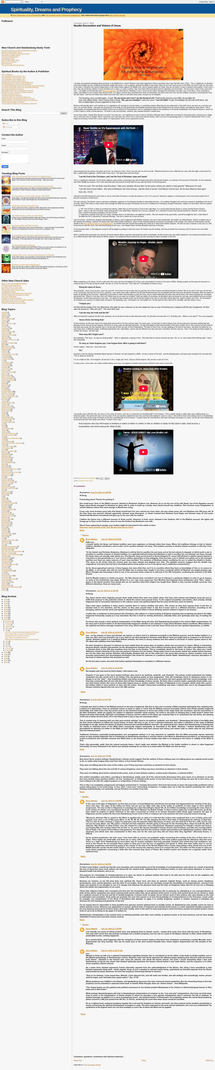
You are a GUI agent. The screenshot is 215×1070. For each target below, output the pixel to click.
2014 (6, 619)
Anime (4, 325)
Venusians (5, 577)
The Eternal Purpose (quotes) (12, 298)
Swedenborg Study (8, 59)
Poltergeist (5, 501)
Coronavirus (6, 365)
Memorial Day (6, 458)
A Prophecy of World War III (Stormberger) (26, 265)
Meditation (5, 456)
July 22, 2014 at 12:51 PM (111, 668)
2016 (6, 615)
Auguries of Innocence (9, 340)
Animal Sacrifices (7, 323)
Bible (3, 344)
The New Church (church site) (12, 287)
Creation (4, 367)
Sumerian (5, 556)
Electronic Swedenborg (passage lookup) (16, 54)
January (8, 650)
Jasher (4, 430)
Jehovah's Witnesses (9, 433)
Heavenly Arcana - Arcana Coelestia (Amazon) (17, 92)
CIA (3, 361)
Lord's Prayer (6, 448)
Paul (3, 490)
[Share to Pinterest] (108, 478)
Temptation (5, 563)
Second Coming (7, 533)
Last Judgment (7, 441)
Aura (3, 341)
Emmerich (5, 385)
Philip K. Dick (6, 491)
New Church (6, 470)
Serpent (4, 537)
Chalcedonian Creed (9, 354)
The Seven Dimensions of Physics (23, 245)
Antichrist (5, 327)
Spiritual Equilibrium (8, 548)
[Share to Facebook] (106, 478)
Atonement (5, 338)
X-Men (4, 590)
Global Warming (7, 407)
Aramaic (4, 330)
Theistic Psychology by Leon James (14, 303)
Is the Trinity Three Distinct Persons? (16, 637)
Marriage (5, 453)
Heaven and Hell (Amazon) (11, 94)
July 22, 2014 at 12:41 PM (111, 632)
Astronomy (5, 333)
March (7, 647)
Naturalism (5, 467)
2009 (6, 656)
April (6, 645)
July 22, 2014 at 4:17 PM (101, 756)
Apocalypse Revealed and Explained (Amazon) (18, 90)
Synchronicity (6, 561)
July (6, 630)
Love (3, 449)
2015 (6, 617)
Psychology (5, 512)
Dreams (4, 382)
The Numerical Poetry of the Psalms (14, 81)
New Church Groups (117, 15)
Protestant (5, 508)
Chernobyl (5, 356)
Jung (3, 436)
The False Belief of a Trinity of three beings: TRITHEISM (30, 196)
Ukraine (4, 574)
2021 (6, 605)
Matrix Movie (6, 454)
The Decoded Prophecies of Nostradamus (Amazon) (19, 103)
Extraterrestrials (7, 391)
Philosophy (5, 493)
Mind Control (6, 459)
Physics (4, 495)
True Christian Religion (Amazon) (13, 102)
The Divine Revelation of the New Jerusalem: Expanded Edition (23, 86)
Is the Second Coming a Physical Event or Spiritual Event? (31, 176)
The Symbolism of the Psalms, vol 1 (14, 76)
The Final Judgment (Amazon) (12, 95)
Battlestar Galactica (8, 343)
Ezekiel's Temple (7, 393)
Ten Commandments (9, 564)
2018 (6, 611)
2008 (6, 658)
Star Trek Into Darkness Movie (12, 551)
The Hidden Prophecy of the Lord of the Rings (27, 216)
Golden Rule (6, 409)
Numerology (6, 479)
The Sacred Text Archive (10, 57)
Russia (4, 527)
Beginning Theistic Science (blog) (13, 301)
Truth (3, 572)
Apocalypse (6, 328)
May (6, 643)
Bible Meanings (7, 63)
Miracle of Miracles (109, 91)
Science (4, 532)
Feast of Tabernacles (9, 396)
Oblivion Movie (7, 480)
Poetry (4, 498)
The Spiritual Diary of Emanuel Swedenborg (16, 84)
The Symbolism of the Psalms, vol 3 (14, 79)
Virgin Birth (5, 580)
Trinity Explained (7, 571)
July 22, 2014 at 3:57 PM (101, 700)
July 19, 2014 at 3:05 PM (101, 492)
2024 (6, 601)
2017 (6, 613)
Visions (91, 480)
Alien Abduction (7, 319)
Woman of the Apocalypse (10, 587)
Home (144, 1060)
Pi (2, 496)
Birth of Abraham (7, 348)
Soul (3, 545)
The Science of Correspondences (13, 65)
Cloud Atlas (5, 364)
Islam (86, 480)
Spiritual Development (9, 546)
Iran (3, 424)
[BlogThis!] (101, 478)
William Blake (6, 585)
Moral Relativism (7, 462)
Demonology (6, 375)
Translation (5, 569)
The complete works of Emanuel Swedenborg (62, 15)
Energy (4, 388)
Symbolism (5, 559)
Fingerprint (5, 398)
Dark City (5, 370)
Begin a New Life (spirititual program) (14, 283)
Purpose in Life (7, 514)
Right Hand (5, 525)
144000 (4, 312)
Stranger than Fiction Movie (11, 554)
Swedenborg (6, 558)
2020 (6, 607)
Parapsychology (7, 487)
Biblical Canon (7, 346)
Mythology (5, 466)
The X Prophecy (7, 74)
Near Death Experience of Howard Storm (98, 223)
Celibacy (5, 352)
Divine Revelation (8, 380)
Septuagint (5, 535)
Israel (3, 427)
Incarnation (5, 420)
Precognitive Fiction (8, 503)
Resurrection (6, 524)
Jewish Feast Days (8, 435)
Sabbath (4, 529)
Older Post (209, 1060)
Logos (4, 445)
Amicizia (4, 320)
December (8, 621)
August (7, 628)
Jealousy (5, 432)
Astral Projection (7, 331)
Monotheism (6, 461)
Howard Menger (7, 419)
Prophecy (5, 506)
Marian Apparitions (8, 451)
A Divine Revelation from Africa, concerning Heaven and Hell (32, 186)
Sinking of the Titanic (9, 540)
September (8, 626)
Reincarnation (6, 519)
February (8, 648)
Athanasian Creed (8, 335)
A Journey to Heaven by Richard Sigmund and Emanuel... (22, 632)
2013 (6, 652)
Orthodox (5, 485)
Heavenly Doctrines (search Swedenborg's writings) (19, 50)
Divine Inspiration (7, 378)
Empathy (5, 386)
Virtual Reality (6, 582)
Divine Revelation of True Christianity (26, 15)
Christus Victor (6, 359)
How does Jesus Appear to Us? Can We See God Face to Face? (107, 527)
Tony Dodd (5, 566)
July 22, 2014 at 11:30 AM (107, 591)
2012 (6, 654)
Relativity (5, 521)
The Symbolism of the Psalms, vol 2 (14, 78)
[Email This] (99, 478)
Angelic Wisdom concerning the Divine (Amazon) (18, 99)
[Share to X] (104, 478)
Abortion (4, 314)
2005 (6, 662)
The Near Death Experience (11, 285)
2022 (6, 603)
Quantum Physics (7, 516)
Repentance (6, 522)
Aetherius (5, 315)
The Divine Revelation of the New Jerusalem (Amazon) (20, 87)
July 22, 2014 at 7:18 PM (111, 929)
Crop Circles (6, 369)
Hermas (4, 415)
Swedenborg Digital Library (11, 55)
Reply (82, 530)
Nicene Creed (6, 474)
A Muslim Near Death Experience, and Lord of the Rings (22, 639)
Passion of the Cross (9, 488)
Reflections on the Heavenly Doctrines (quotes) (17, 300)
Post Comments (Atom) (92, 1065)
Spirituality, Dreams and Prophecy (46, 9)
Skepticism (5, 542)
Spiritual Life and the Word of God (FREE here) (17, 82)
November (8, 623)
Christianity (81, 480)
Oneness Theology (8, 482)
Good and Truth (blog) (9, 296)
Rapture (4, 517)
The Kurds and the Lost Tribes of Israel (25, 225)
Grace (4, 412)
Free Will (5, 399)
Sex (3, 538)
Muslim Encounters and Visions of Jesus (17, 635)
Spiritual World (7, 550)
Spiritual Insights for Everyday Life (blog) (15, 295)
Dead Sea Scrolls (7, 372)
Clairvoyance (6, 362)
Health (4, 414)
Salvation (5, 530)
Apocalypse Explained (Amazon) (13, 89)
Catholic (4, 351)
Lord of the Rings (7, 446)
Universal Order (7, 575)
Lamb (3, 440)
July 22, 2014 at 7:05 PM (111, 801)
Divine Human (6, 377)
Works (4, 588)
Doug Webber (91, 539)
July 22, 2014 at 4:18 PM (101, 864)
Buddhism (5, 349)
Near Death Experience (10, 469)
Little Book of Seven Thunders (12, 443)
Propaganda (6, 504)
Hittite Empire (6, 417)
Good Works (6, 411)
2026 (6, 599)
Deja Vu (4, 373)
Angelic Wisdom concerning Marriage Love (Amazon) (20, 100)
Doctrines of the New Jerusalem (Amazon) (16, 97)
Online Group (6, 483)
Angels (4, 322)
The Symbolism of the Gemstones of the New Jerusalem (31, 235)
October (8, 625)
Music (4, 464)
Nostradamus (6, 475)
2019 (6, 609)
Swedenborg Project (8, 292)
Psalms (4, 511)
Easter (4, 383)
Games (4, 401)
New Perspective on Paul (10, 472)
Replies (85, 535)
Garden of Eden (7, 403)
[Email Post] (96, 478)
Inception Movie (7, 422)
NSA (3, 477)
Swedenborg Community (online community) (17, 293)
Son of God (5, 543)
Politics (4, 500)
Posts (6, 124)
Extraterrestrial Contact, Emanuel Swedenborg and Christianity (33, 255)
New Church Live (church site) (12, 288)
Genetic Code (6, 406)
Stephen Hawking (8, 553)
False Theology (7, 394)
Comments (8, 127)
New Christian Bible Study (10, 60)
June (7, 641)
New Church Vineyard (9, 62)
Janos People (6, 428)
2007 (6, 660)
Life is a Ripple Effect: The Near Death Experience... (20, 634)
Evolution (5, 390)
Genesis (4, 404)
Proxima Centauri (7, 509)
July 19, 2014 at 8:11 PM (111, 539)
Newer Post (78, 1060)
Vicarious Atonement (9, 579)
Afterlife (4, 317)
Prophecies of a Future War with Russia (25, 206)
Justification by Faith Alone (11, 438)
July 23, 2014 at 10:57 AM (112, 951)
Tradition (5, 567)
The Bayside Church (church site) (13, 290)
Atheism (4, 336)
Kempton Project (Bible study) (12, 52)
